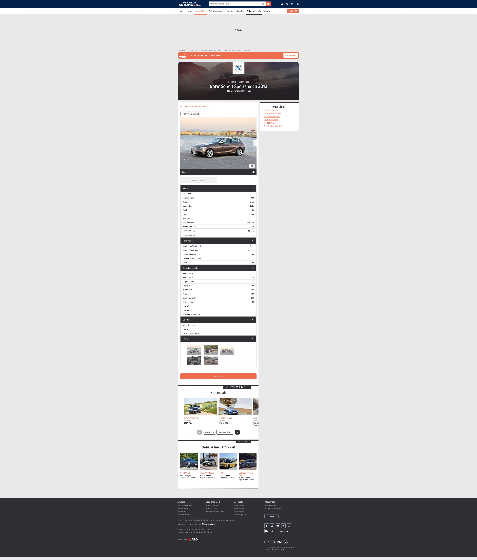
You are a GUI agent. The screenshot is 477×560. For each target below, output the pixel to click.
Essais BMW (209, 432)
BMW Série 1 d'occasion (272, 113)
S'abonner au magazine (272, 508)
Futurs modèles (183, 508)
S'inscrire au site (270, 505)
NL (298, 4)
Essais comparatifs (240, 514)
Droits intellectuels (229, 520)
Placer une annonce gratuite (215, 511)
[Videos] (266, 531)
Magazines (267, 11)
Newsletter (284, 531)
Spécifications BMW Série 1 (273, 126)
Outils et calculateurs (216, 11)
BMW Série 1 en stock (271, 110)
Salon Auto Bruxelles (185, 505)
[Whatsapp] (289, 525)
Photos (185, 338)
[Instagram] (272, 525)
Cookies (219, 520)
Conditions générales (208, 520)
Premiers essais (239, 508)
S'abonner (292, 11)
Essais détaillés (239, 511)
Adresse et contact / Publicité (202, 529)
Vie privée (196, 520)
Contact (271, 516)
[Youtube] (278, 525)
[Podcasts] (272, 531)
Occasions (240, 11)
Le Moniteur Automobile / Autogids (202, 532)
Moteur (185, 188)
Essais (189, 11)
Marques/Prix (200, 11)
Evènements (182, 511)
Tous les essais (239, 505)
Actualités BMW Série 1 (272, 116)
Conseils (230, 11)
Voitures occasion (212, 505)
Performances (188, 240)
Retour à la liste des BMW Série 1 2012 (197, 106)
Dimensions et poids (190, 268)
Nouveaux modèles (184, 514)
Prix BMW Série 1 (270, 122)
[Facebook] (266, 525)
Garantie (186, 319)
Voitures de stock (212, 508)
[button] (255, 143)
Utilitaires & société (254, 11)
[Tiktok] (283, 525)
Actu (181, 11)
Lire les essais (218, 376)
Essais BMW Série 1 (225, 432)
